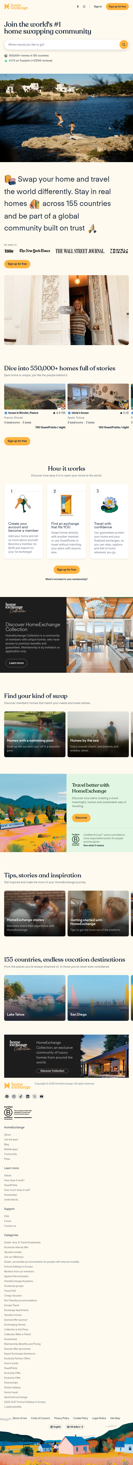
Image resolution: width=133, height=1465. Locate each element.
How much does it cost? (17, 1190)
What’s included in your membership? (66, 579)
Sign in (98, 6)
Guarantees (10, 1194)
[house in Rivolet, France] (34, 407)
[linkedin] (27, 1096)
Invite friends (11, 1199)
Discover (81, 817)
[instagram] (14, 1096)
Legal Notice (99, 1418)
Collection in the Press (16, 1329)
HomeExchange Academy (18, 1281)
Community (10, 1154)
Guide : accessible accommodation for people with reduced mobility (41, 1261)
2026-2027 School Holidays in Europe (25, 1402)
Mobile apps (11, 1149)
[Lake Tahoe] (34, 998)
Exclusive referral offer (16, 1247)
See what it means (93, 845)
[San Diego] (98, 998)
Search (123, 44)
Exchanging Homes (15, 1324)
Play (68, 310)
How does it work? (14, 1180)
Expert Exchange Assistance (19, 1353)
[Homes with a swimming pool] (34, 734)
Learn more (16, 663)
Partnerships (11, 1382)
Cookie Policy (80, 1418)
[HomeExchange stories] (34, 914)
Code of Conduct (40, 1418)
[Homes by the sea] (98, 734)
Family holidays (12, 1387)
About (7, 1134)
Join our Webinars (14, 1257)
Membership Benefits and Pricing (22, 1344)
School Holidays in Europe (18, 1266)
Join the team (11, 1139)
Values (7, 1175)
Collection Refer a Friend (17, 1334)
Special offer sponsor (16, 1319)
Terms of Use (20, 1418)
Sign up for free (117, 6)
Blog (6, 1144)
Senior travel (11, 1392)
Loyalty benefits (12, 1406)
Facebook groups (14, 1286)
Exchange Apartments (16, 1310)
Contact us (10, 1226)
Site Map (115, 1418)
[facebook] (7, 1096)
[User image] (59, 403)
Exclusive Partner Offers (17, 1358)
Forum (7, 1221)
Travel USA (10, 1290)
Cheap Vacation (13, 1295)
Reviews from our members (19, 1271)
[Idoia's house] (98, 407)
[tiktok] (21, 1096)
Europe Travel (11, 1305)
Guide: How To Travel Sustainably (22, 1242)
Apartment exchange (15, 1397)
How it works (11, 1363)
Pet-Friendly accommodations (20, 1300)
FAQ (6, 1216)
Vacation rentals (13, 1252)
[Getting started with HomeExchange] (98, 914)
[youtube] (41, 1096)
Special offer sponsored (17, 1348)
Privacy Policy (61, 1418)
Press (7, 1159)
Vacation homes (13, 1315)
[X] (34, 1096)
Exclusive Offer (12, 1373)
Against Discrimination (16, 1276)
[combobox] (66, 44)
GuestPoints (10, 1185)
